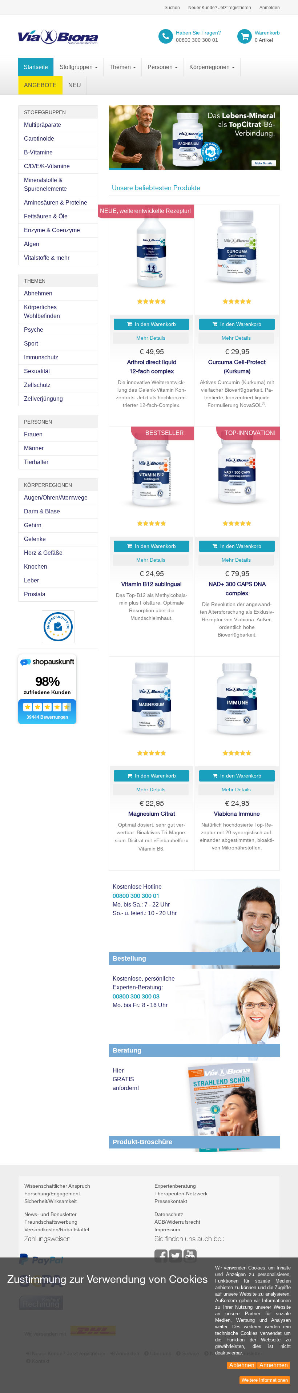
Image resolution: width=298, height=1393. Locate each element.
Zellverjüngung (43, 399)
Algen (31, 244)
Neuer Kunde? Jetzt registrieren (219, 7)
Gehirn (32, 525)
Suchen (172, 7)
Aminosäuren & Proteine (55, 202)
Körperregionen (210, 67)
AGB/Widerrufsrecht (177, 1222)
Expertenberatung (175, 1186)
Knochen (35, 567)
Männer (34, 448)
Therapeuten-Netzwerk (181, 1193)
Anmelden (269, 7)
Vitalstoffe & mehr (46, 258)
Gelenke (35, 539)
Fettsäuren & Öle (46, 216)
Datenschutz (168, 1214)
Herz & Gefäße (43, 553)
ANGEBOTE (40, 85)
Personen (161, 67)
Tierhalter (36, 462)
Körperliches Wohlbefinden (42, 311)
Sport (31, 343)
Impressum (167, 1229)
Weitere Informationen (265, 1380)
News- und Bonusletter (50, 1214)
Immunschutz (41, 357)
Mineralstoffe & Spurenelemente (45, 184)
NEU (74, 85)
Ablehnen (241, 1365)
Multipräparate (42, 125)
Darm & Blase (42, 511)
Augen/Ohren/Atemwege (56, 497)
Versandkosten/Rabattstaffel (56, 1229)
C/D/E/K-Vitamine (47, 166)
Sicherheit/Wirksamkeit (50, 1201)
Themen (120, 67)
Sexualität (37, 371)
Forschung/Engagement (52, 1193)
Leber (31, 580)
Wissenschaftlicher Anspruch (57, 1186)
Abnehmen (38, 293)
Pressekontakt (170, 1201)
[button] (151, 338)
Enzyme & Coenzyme (52, 230)
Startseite (36, 67)
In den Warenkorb (154, 324)
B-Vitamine (38, 152)
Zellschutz (37, 385)
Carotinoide (39, 139)
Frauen (33, 434)
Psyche (33, 330)
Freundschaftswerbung (50, 1222)
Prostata (34, 594)
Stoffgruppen (77, 67)
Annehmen (273, 1365)
